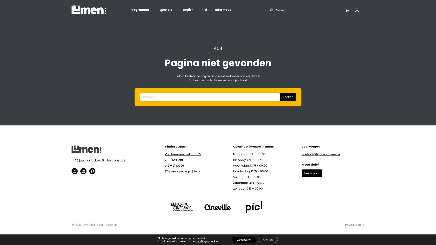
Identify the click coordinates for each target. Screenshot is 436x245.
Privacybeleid (354, 225)
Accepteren (244, 239)
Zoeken (280, 10)
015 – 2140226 (174, 166)
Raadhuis (110, 225)
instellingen (202, 241)
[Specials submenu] (174, 10)
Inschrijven (311, 173)
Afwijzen (268, 239)
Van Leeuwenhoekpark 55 (183, 154)
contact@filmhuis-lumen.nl (321, 154)
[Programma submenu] (150, 10)
